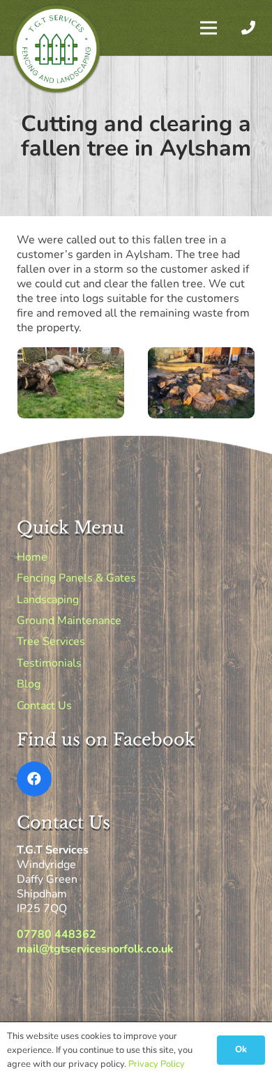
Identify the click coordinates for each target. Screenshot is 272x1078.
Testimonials (49, 663)
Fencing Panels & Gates (76, 578)
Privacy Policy (156, 1064)
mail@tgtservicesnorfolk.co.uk (95, 949)
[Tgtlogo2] (56, 48)
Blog (28, 684)
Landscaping (48, 599)
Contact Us (44, 705)
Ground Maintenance (69, 620)
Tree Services (51, 641)
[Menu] (208, 27)
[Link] (251, 27)
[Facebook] (34, 778)
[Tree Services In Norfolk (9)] (201, 383)
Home (32, 557)
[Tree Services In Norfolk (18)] (71, 383)
